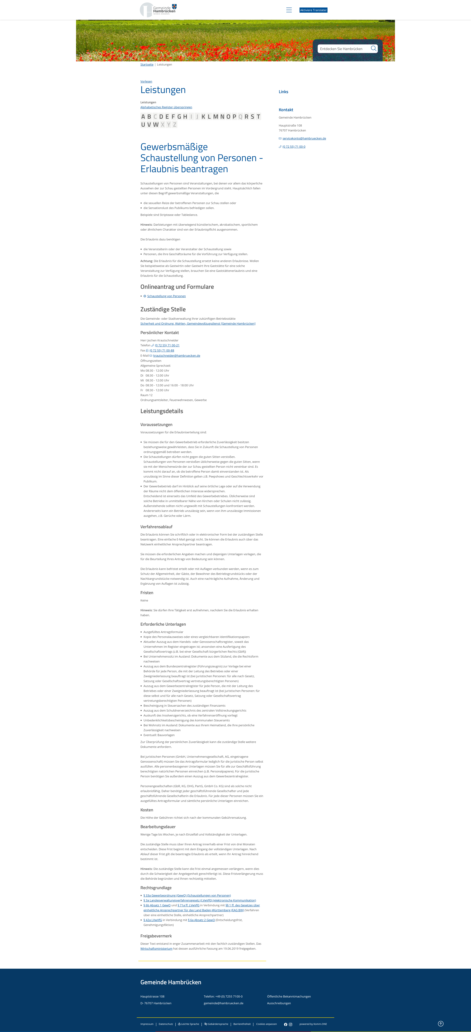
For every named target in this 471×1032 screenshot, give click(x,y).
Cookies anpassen (266, 1024)
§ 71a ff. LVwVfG (188, 905)
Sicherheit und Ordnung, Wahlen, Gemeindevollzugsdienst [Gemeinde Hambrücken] (197, 323)
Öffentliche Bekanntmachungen (289, 996)
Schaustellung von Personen (166, 296)
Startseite (146, 64)
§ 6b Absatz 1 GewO (157, 905)
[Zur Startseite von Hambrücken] (158, 9)
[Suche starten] (374, 48)
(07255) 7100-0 (294, 146)
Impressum (147, 1024)
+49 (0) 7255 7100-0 (229, 996)
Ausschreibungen (279, 1003)
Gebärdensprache (217, 1024)
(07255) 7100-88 (162, 350)
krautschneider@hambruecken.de (176, 355)
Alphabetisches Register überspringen (166, 107)
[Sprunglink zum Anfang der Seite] (441, 1023)
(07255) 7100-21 (167, 345)
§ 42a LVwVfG (153, 920)
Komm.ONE (320, 1024)
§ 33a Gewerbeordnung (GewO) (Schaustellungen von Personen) (187, 895)
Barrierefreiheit (242, 1024)
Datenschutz (166, 1024)
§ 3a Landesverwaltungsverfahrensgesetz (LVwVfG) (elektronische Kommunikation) (200, 900)
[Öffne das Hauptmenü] (288, 10)
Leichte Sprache (190, 1024)
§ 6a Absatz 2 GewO (201, 920)
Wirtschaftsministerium (156, 948)
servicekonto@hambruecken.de (304, 138)
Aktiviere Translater (313, 10)
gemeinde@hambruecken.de (223, 1003)
